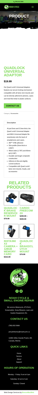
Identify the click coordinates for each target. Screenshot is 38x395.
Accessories (14, 113)
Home (19, 353)
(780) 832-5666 (19, 1)
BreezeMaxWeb (28, 392)
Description (11, 123)
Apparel (19, 362)
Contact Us (12, 106)
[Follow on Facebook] (17, 291)
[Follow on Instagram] (21, 291)
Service (19, 356)
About (19, 359)
